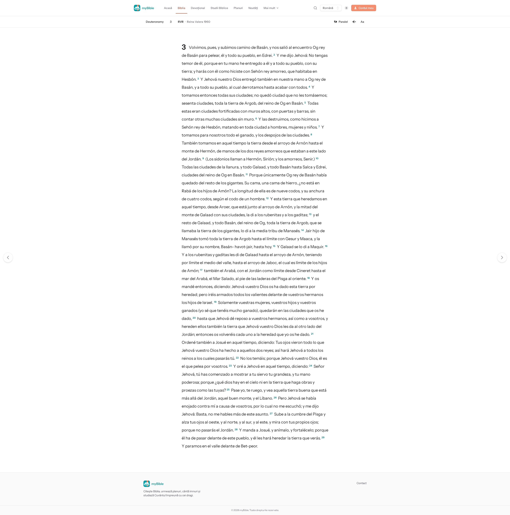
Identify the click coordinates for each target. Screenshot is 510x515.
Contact (362, 483)
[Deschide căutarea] (315, 8)
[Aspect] (346, 8)
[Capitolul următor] (502, 257)
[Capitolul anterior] (8, 257)
